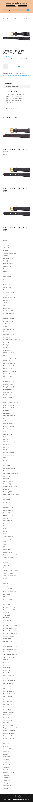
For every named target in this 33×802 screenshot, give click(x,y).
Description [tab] (8, 83)
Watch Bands (25, 75)
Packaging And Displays (13, 19)
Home (4, 19)
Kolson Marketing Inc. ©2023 (20, 799)
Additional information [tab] (12, 86)
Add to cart (16, 66)
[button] (27, 25)
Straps (19, 75)
